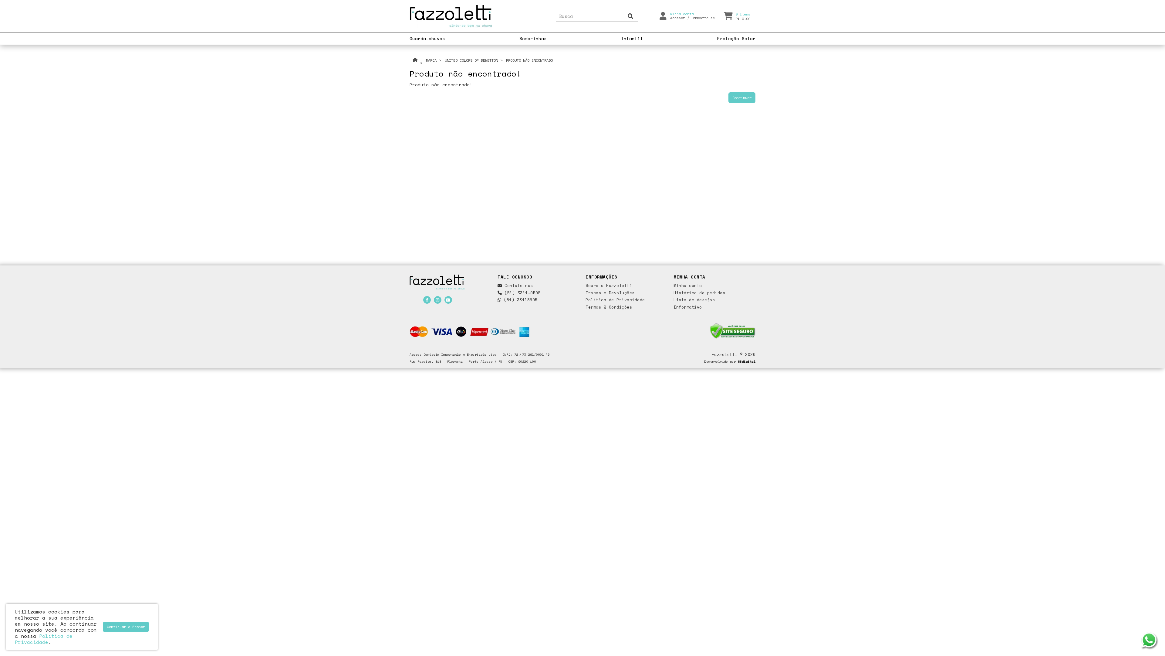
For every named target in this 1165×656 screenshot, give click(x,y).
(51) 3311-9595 (521, 293)
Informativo (688, 307)
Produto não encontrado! (530, 60)
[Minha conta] (663, 15)
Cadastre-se (703, 17)
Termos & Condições (609, 307)
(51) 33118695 (519, 300)
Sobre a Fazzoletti (609, 285)
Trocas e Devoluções (610, 293)
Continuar (741, 97)
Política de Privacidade (615, 300)
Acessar (677, 17)
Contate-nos (517, 285)
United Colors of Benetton (471, 60)
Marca (431, 60)
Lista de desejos (694, 300)
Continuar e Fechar (126, 626)
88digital (747, 361)
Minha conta (688, 285)
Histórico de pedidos (699, 293)
